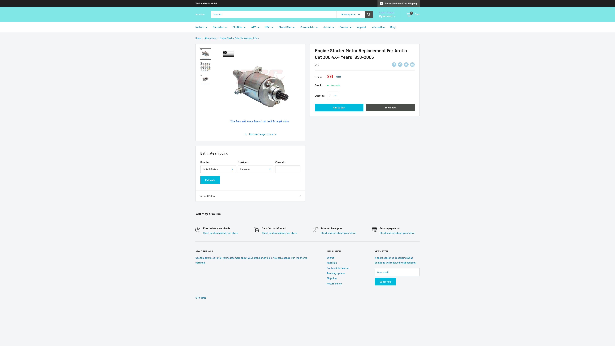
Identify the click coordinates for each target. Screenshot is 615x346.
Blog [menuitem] (392, 27)
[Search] (369, 14)
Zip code (280, 161)
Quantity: (320, 95)
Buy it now (390, 107)
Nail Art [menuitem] (199, 27)
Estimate (210, 179)
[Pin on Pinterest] (400, 64)
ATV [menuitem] (253, 27)
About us (332, 262)
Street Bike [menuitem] (285, 27)
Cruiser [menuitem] (344, 27)
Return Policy (334, 283)
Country (204, 161)
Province (243, 161)
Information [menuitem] (378, 27)
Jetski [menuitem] (327, 27)
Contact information (338, 267)
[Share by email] (412, 64)
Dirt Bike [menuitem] (237, 27)
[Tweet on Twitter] (406, 64)
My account (386, 16)
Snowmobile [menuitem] (307, 27)
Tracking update (336, 273)
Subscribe (385, 281)
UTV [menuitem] (267, 27)
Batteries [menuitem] (218, 27)
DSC (317, 64)
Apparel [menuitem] (361, 27)
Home (198, 38)
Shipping (332, 278)
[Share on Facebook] (394, 64)
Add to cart (339, 107)
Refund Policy (207, 195)
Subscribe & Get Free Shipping (401, 3)
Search (331, 257)
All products (210, 38)
